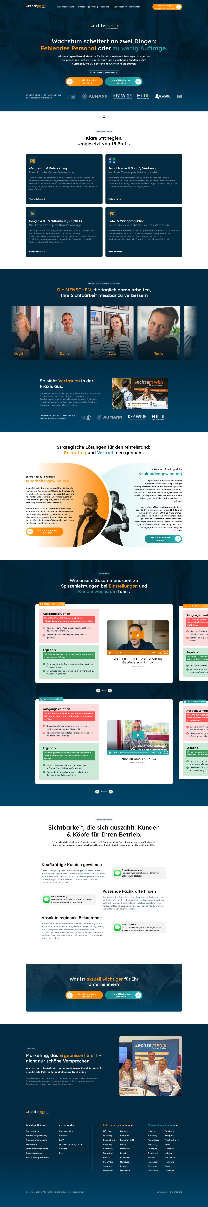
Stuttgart (107, 1166)
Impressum (162, 1192)
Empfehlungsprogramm (70, 1144)
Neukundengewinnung (36, 1140)
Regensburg (109, 1140)
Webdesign (31, 1144)
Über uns (104, 7)
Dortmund (125, 1170)
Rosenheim (108, 1162)
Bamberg (124, 1131)
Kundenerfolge (66, 1131)
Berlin (123, 1144)
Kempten (124, 1135)
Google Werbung (34, 1153)
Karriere (63, 1148)
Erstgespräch (32, 1131)
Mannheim (125, 1157)
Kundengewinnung (65, 7)
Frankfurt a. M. (127, 1140)
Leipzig (123, 1153)
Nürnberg (107, 1135)
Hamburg (124, 1162)
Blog (61, 1153)
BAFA (61, 1140)
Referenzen (134, 7)
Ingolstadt (108, 1153)
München (107, 1131)
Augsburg (107, 1144)
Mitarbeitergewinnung (87, 7)
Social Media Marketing (37, 1148)
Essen (123, 1166)
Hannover (125, 1148)
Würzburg (108, 1148)
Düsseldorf (108, 1170)
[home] (36, 7)
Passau (106, 1157)
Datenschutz (176, 1192)
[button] (106, 6)
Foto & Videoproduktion (37, 1157)
